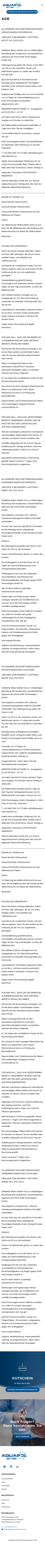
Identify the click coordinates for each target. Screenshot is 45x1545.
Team (3, 1482)
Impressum (5, 1500)
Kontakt (4, 1489)
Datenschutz (6, 1507)
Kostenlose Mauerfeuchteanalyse (22, 1389)
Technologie (6, 1485)
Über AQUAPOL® (7, 1479)
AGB (3, 1503)
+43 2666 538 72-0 (10, 1527)
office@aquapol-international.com (14, 1529)
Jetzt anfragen (22, 1436)
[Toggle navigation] (41, 5)
